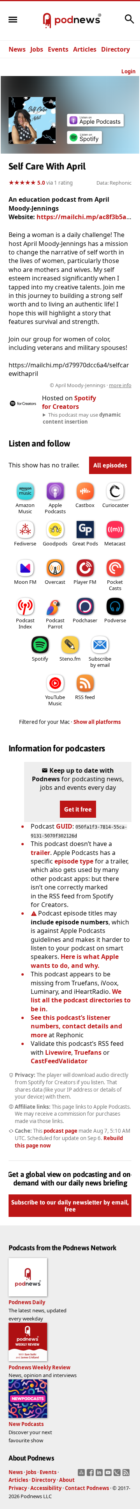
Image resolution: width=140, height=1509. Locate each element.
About (67, 1479)
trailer (40, 852)
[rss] (126, 1474)
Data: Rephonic (113, 182)
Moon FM (25, 581)
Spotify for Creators (69, 402)
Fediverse (25, 543)
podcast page (60, 1130)
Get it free (78, 809)
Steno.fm (70, 658)
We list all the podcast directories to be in (81, 1000)
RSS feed (85, 697)
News (17, 49)
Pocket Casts (115, 585)
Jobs (36, 49)
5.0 (41, 182)
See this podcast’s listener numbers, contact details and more (76, 1026)
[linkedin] (100, 1474)
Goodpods (55, 543)
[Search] (129, 23)
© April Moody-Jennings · (90, 385)
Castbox (84, 505)
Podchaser (85, 620)
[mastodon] (82, 1474)
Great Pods (85, 543)
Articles (84, 49)
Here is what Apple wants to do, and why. (75, 960)
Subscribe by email (100, 661)
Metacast (115, 543)
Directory (115, 49)
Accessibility (45, 1488)
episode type (73, 861)
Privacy (18, 1488)
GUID (64, 826)
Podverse (115, 620)
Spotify (40, 658)
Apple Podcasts (55, 508)
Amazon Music (25, 508)
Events (58, 49)
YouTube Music (55, 700)
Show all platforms (97, 721)
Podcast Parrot (55, 623)
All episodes (110, 465)
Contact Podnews (87, 1488)
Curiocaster (115, 505)
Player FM (85, 581)
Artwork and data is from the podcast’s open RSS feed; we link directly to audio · (80, 385)
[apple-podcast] (95, 124)
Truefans (88, 1052)
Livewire (58, 1052)
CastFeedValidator (59, 1061)
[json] (118, 1474)
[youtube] (109, 1474)
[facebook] (91, 1474)
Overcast (55, 581)
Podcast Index (25, 623)
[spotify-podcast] (84, 144)
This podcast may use (82, 418)
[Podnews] (47, 21)
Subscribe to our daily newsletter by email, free (70, 1206)
